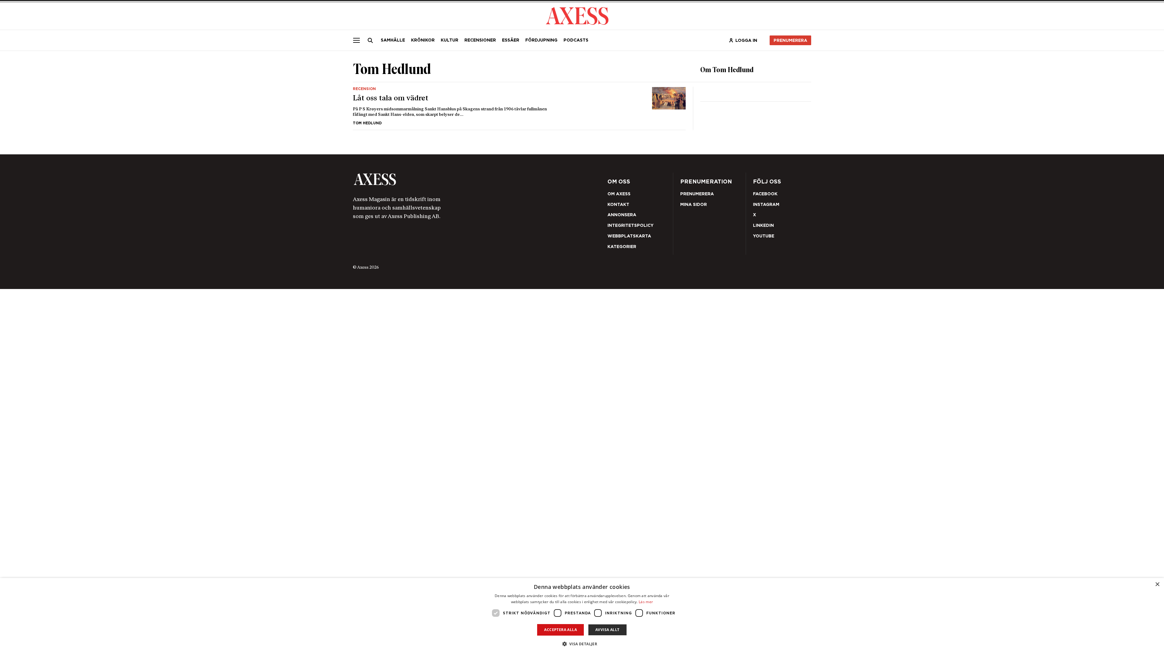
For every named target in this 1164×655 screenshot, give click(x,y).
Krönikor (423, 40)
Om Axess (618, 193)
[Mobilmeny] (356, 40)
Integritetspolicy (630, 225)
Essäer (510, 40)
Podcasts (576, 40)
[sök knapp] (370, 40)
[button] (582, 644)
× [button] (1157, 584)
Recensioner (480, 40)
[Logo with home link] (444, 179)
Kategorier (621, 246)
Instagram (766, 204)
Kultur (449, 40)
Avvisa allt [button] (607, 629)
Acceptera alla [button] (560, 629)
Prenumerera (790, 40)
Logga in (746, 40)
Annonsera (621, 214)
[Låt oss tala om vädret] (519, 106)
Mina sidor (693, 204)
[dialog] (582, 616)
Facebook (765, 193)
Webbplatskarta (629, 235)
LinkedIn (763, 225)
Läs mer (646, 601)
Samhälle (393, 40)
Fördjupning (541, 40)
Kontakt (618, 204)
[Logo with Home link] (577, 15)
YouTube (763, 235)
